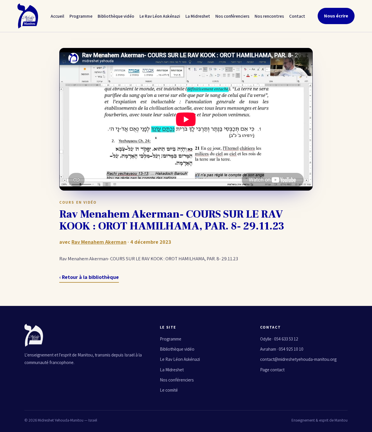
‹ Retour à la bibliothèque (89, 277)
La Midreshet (197, 16)
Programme (80, 16)
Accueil (57, 16)
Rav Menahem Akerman (98, 242)
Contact (297, 16)
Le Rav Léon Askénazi (160, 16)
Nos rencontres (269, 16)
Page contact (272, 369)
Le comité (169, 390)
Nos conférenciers (232, 16)
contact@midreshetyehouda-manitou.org (298, 359)
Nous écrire (336, 16)
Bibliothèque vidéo (116, 16)
